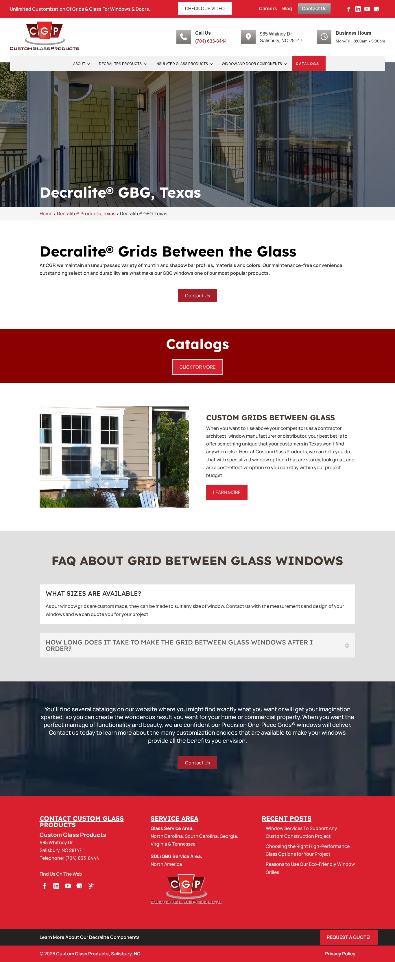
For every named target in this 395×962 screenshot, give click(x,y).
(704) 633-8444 (211, 41)
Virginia (159, 844)
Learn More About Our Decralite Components (90, 937)
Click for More (197, 367)
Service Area (174, 818)
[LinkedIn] (358, 10)
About (79, 64)
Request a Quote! (349, 937)
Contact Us (314, 8)
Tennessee (183, 844)
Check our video (205, 8)
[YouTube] (367, 10)
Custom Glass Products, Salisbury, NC (98, 953)
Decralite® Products (120, 64)
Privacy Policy (340, 953)
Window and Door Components (252, 64)
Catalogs (307, 64)
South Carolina (201, 836)
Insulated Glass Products (182, 64)
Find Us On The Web (61, 874)
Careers (268, 9)
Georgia (228, 836)
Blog (287, 9)
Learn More (227, 492)
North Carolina (167, 836)
